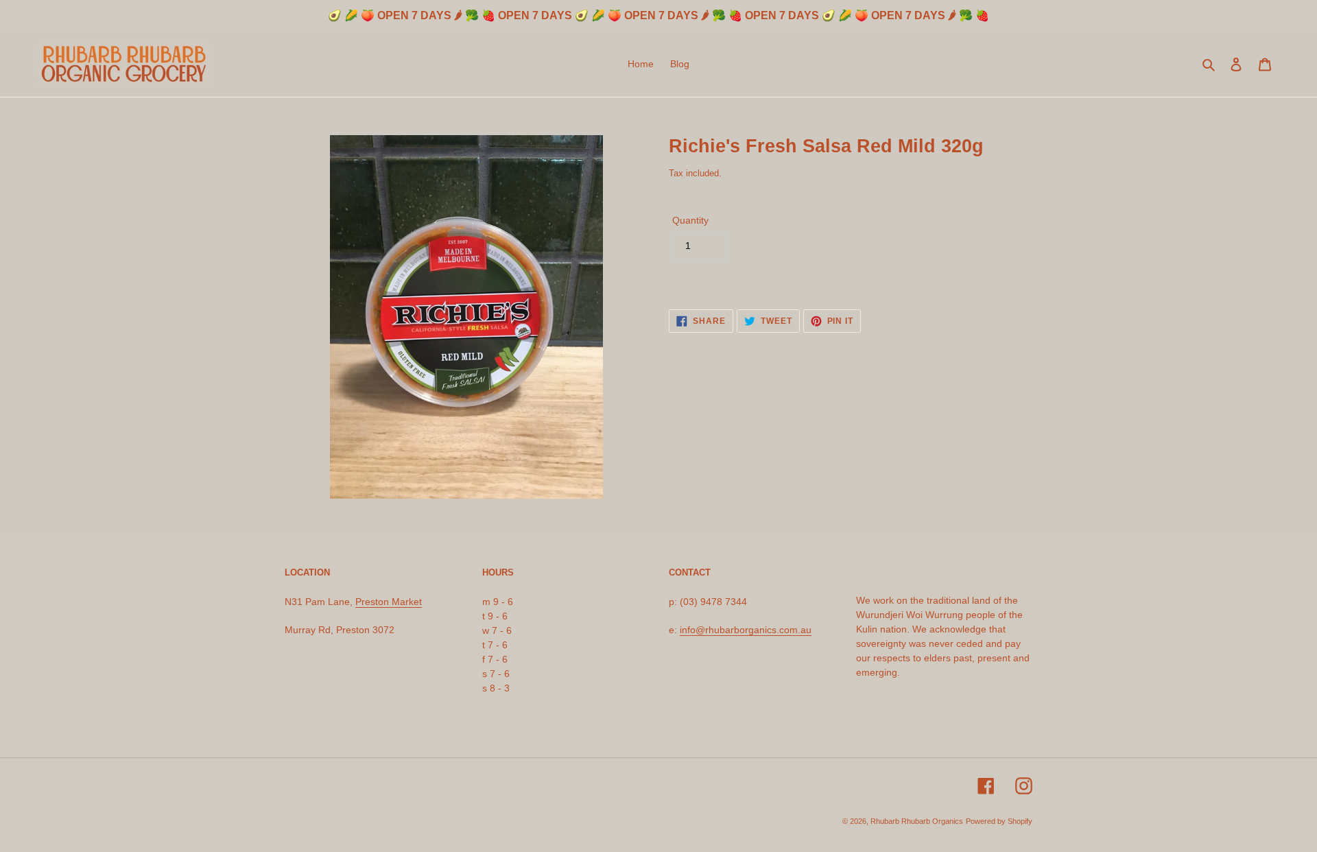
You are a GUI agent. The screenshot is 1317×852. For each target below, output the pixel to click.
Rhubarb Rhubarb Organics (916, 821)
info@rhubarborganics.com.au (745, 629)
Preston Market (388, 601)
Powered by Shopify (999, 821)
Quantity (690, 220)
